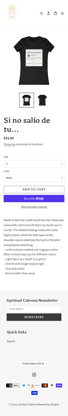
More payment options (34, 207)
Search (11, 341)
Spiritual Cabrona (27, 404)
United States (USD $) (33, 363)
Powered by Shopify (48, 404)
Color (7, 171)
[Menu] (62, 13)
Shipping (9, 144)
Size (6, 157)
